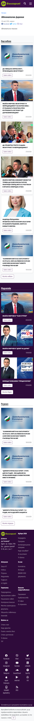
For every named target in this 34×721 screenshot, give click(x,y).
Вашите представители (23, 589)
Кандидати (22, 538)
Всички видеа (7, 392)
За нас (20, 562)
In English (4, 583)
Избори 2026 (22, 533)
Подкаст (4, 580)
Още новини (6, 41)
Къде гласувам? (23, 551)
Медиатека (6, 288)
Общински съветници (8, 612)
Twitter (14, 24)
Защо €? (4, 566)
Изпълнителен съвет (8, 595)
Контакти (21, 566)
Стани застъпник (7, 635)
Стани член (5, 625)
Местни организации (8, 606)
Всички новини (7, 276)
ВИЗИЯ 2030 (22, 573)
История (21, 570)
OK (13, 718)
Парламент (22, 594)
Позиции (4, 404)
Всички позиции (8, 523)
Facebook (6, 24)
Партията (4, 588)
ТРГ (2, 641)
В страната (22, 604)
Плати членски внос (8, 631)
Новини (3, 570)
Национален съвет (7, 599)
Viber (21, 24)
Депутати (4, 609)
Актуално (4, 562)
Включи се (4, 620)
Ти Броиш (21, 557)
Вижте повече (7, 75)
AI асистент (22, 554)
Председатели (6, 592)
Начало (3, 13)
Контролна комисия (8, 602)
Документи (22, 576)
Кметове (4, 616)
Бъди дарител (6, 628)
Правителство (23, 598)
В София (21, 601)
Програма (21, 541)
